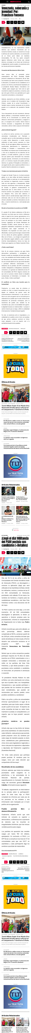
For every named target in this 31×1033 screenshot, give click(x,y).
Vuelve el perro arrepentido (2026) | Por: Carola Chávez (22, 498)
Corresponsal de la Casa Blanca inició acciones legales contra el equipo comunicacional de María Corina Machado (16, 447)
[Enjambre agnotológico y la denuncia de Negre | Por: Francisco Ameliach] (8, 491)
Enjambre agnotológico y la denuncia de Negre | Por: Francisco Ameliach (16, 430)
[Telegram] (22, 22)
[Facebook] (8, 22)
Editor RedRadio (11, 403)
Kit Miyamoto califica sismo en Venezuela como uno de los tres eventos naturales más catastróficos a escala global (16, 422)
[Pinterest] (15, 22)
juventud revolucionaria (14, 328)
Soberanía (23, 328)
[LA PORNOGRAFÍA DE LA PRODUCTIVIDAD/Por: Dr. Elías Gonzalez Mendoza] (8, 510)
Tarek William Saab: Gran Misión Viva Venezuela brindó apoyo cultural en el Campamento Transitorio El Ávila (15, 407)
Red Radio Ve (6, 18)
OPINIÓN (3, 5)
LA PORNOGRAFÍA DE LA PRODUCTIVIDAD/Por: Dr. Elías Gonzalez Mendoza (8, 519)
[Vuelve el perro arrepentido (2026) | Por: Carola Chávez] (22, 491)
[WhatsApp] (19, 22)
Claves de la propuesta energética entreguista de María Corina (23, 340)
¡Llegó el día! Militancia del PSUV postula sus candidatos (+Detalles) (7, 340)
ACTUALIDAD (4, 403)
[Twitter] (11, 22)
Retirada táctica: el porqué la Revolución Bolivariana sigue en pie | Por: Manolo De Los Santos (22, 519)
